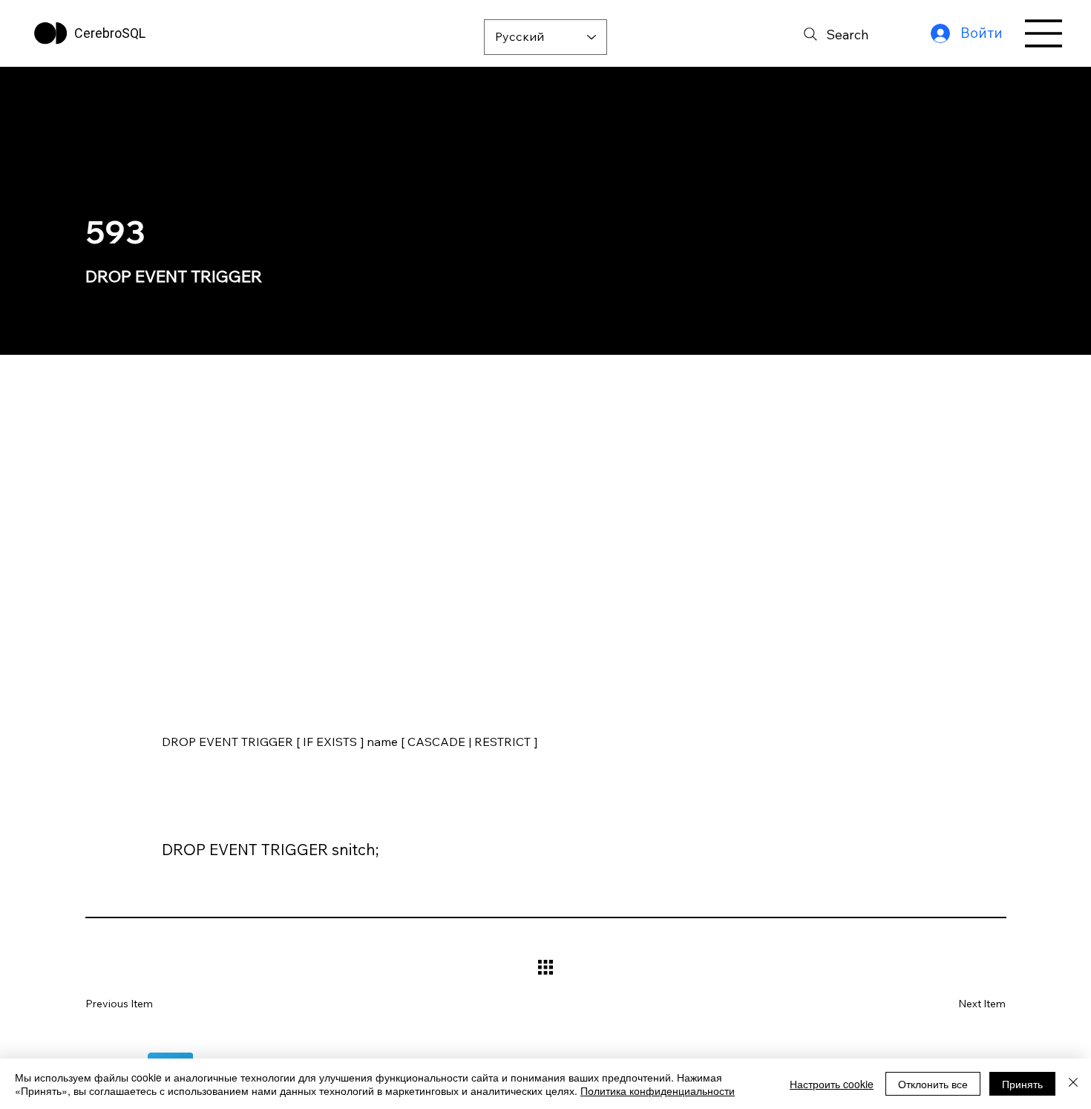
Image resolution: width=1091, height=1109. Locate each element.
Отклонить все (933, 1083)
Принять (1022, 1083)
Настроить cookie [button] (832, 1083)
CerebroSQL (109, 33)
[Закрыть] (1073, 1083)
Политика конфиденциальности (657, 1090)
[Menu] (1044, 33)
